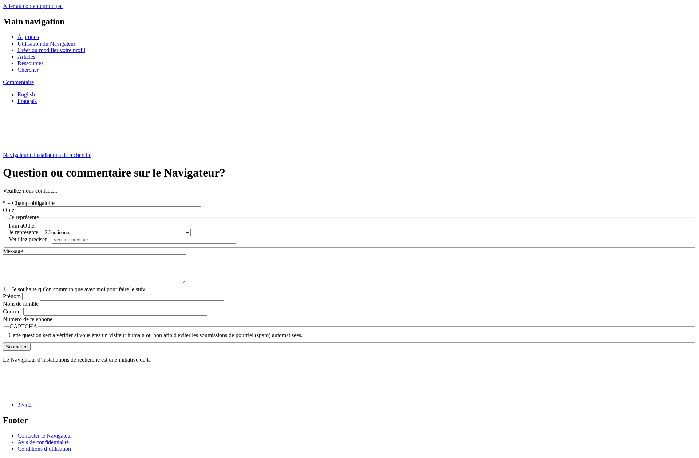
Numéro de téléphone (27, 319)
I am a (16, 225)
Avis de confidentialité (43, 442)
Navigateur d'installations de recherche (47, 155)
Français (27, 101)
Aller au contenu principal (33, 6)
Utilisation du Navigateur (46, 43)
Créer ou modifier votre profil (51, 50)
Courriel (12, 311)
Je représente (23, 232)
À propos (28, 37)
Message (13, 251)
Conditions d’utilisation (44, 449)
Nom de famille (21, 304)
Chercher (28, 70)
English (26, 94)
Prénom (12, 296)
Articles (26, 57)
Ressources (30, 63)
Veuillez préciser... (30, 239)
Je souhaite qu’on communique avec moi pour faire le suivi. (80, 289)
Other (29, 225)
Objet (9, 210)
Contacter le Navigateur (44, 436)
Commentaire (18, 82)
